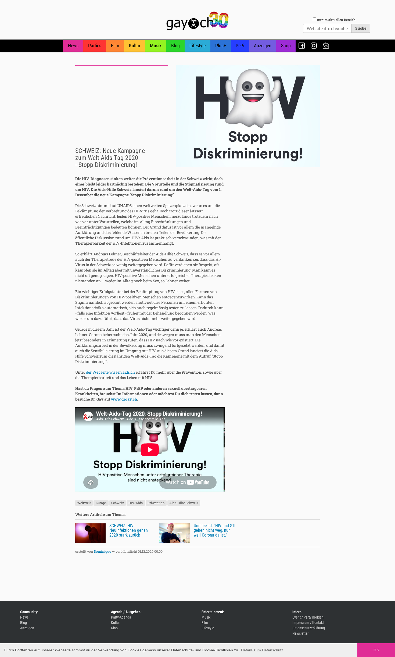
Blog (175, 45)
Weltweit (84, 503)
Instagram (314, 45)
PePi (240, 45)
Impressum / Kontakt (308, 622)
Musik (155, 45)
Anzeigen (262, 45)
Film (115, 45)
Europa (101, 503)
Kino (114, 628)
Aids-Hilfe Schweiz (183, 503)
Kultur (134, 45)
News (73, 45)
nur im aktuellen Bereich (336, 19)
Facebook (302, 45)
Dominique (102, 551)
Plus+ (220, 45)
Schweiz (117, 503)
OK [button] (376, 650)
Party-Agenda (121, 617)
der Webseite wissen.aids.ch (110, 372)
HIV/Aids (135, 503)
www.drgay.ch (124, 399)
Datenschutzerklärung (308, 628)
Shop (286, 45)
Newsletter (326, 45)
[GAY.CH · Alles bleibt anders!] (197, 21)
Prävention (156, 503)
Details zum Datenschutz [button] (262, 650)
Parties (94, 45)
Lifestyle (197, 45)
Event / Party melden (308, 617)
